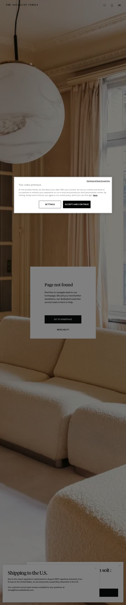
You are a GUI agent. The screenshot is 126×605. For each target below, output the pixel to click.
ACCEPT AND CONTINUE (77, 204)
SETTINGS (50, 204)
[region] (63, 195)
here (95, 195)
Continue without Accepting (98, 181)
